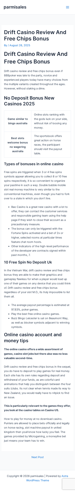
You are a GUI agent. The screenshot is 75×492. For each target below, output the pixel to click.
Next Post (37, 457)
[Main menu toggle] (67, 7)
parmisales (15, 7)
